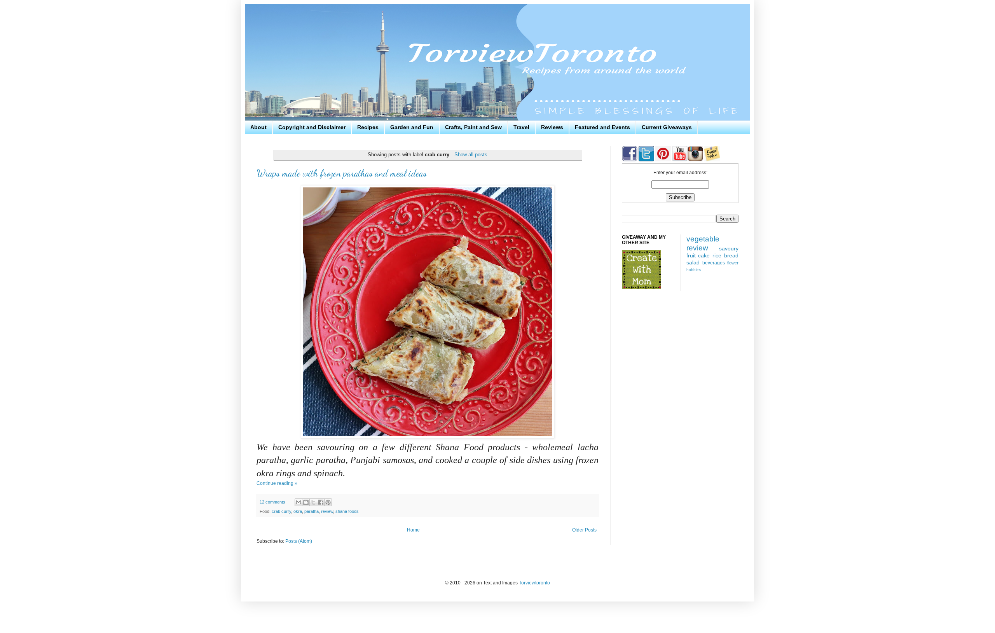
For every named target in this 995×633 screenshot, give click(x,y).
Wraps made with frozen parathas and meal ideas (342, 173)
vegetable (702, 239)
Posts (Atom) (298, 541)
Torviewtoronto (534, 583)
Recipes (368, 127)
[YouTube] (679, 160)
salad (693, 262)
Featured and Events (602, 127)
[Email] (712, 160)
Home (413, 530)
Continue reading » (277, 483)
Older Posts (584, 530)
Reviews (552, 127)
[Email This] (298, 502)
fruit (691, 255)
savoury (728, 248)
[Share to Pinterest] (328, 502)
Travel (521, 127)
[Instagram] (695, 160)
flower (732, 263)
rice (716, 255)
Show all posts (470, 154)
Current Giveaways (667, 127)
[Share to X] (313, 502)
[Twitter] (645, 160)
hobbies (693, 270)
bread (731, 255)
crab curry (281, 511)
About (258, 127)
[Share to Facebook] (321, 502)
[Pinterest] (662, 160)
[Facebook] (629, 160)
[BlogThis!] (306, 502)
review (327, 511)
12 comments (272, 502)
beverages (713, 263)
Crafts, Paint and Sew (473, 127)
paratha (311, 511)
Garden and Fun (411, 127)
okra (297, 511)
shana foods (347, 511)
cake (704, 255)
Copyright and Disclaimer (312, 127)
